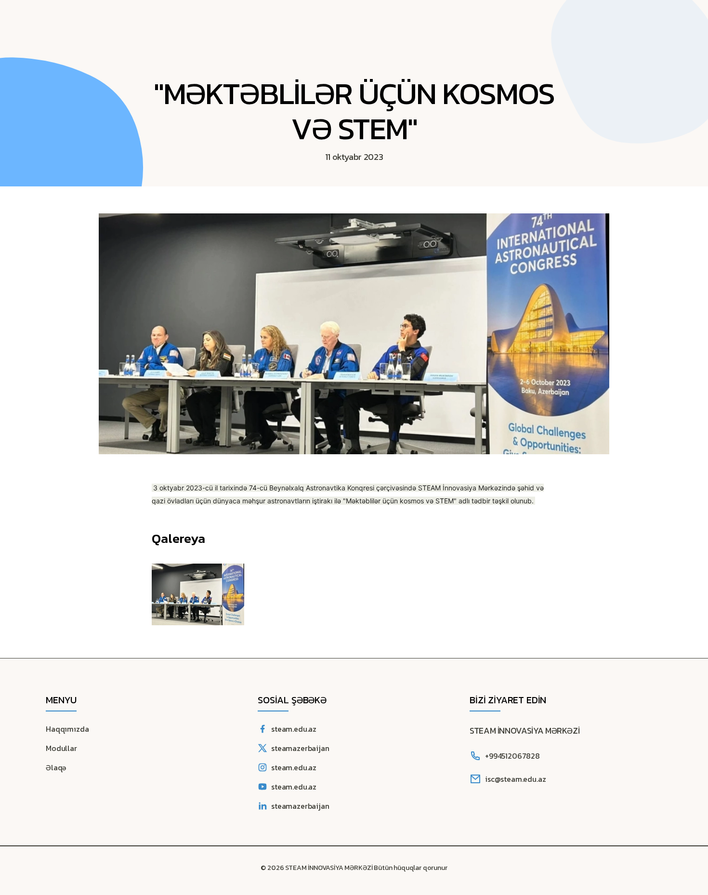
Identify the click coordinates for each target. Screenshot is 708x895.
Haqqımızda (67, 729)
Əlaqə (56, 767)
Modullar (61, 748)
